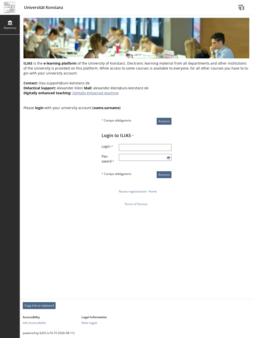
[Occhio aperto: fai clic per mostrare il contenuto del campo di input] (168, 158)
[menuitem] (241, 7)
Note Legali (89, 323)
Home (152, 191)
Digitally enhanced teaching (95, 93)
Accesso (164, 121)
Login (107, 146)
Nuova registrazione (133, 191)
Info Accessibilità (34, 323)
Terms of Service (136, 204)
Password (108, 159)
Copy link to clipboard (39, 305)
